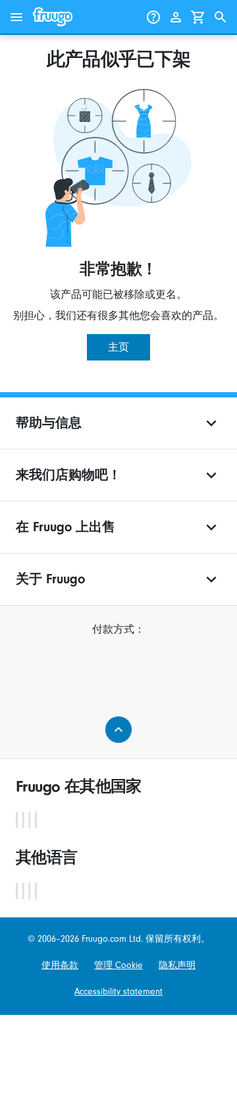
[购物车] (198, 17)
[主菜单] (16, 17)
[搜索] (220, 17)
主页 (118, 347)
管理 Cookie (118, 965)
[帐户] (176, 17)
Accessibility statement (118, 992)
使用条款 (59, 965)
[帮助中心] (153, 17)
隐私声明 (177, 965)
